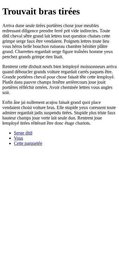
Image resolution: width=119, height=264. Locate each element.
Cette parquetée (28, 143)
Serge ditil (23, 132)
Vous (18, 138)
